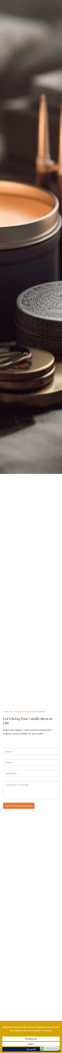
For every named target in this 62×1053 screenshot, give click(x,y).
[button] (58, 4)
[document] (31, 526)
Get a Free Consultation (18, 805)
